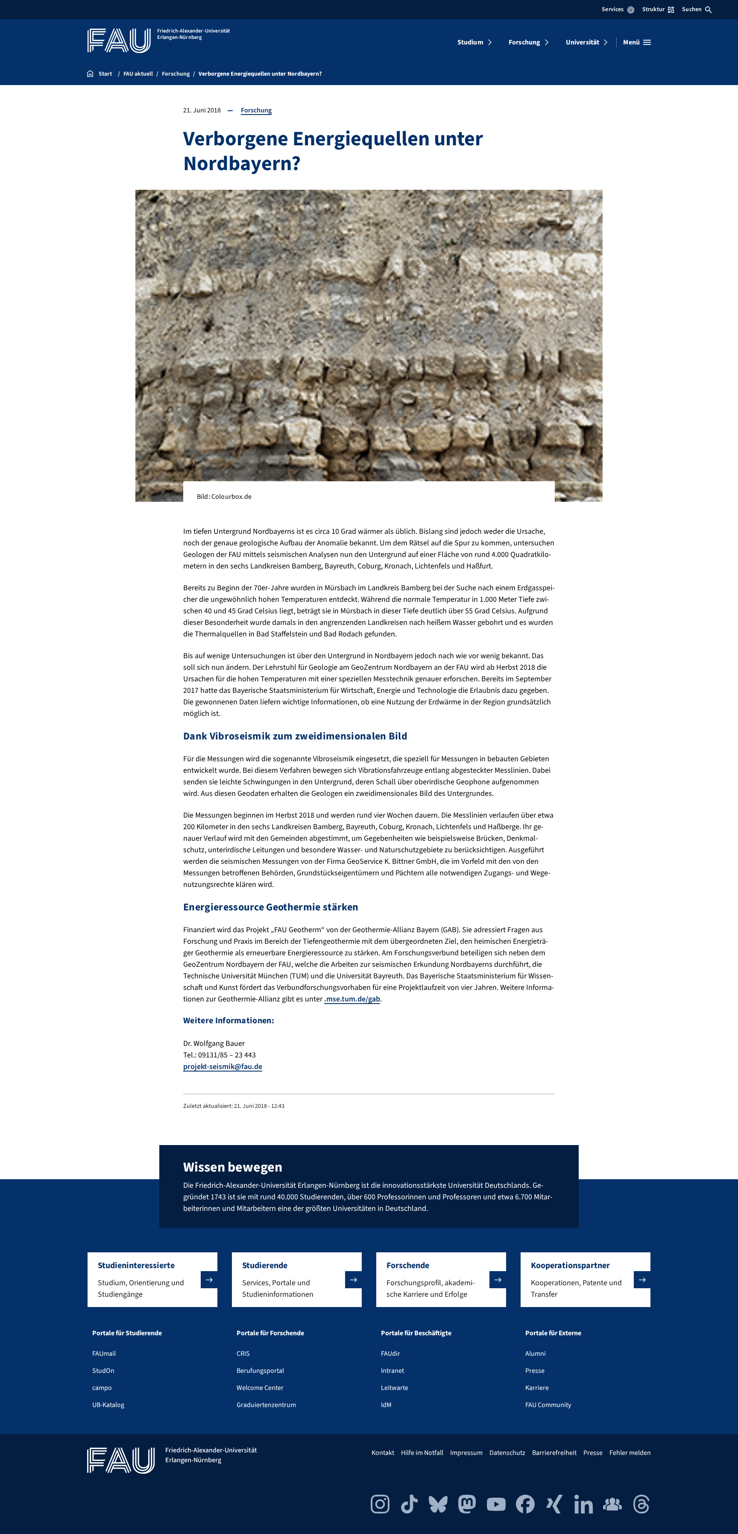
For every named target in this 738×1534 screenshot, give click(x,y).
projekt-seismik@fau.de (222, 1066)
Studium (470, 42)
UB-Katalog (108, 1405)
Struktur (653, 9)
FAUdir (390, 1353)
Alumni (535, 1353)
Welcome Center (260, 1388)
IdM (386, 1405)
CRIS (243, 1353)
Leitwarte (394, 1388)
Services (613, 9)
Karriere (537, 1388)
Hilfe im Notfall (422, 1452)
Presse (535, 1370)
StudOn (103, 1370)
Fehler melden (630, 1452)
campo (102, 1388)
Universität (583, 42)
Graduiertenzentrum (266, 1405)
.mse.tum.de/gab (352, 999)
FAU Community (548, 1405)
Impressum (466, 1452)
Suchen (692, 9)
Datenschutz (507, 1452)
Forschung (524, 42)
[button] (152, 1279)
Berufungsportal (260, 1370)
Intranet (392, 1370)
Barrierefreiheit (554, 1452)
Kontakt (383, 1452)
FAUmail (104, 1353)
